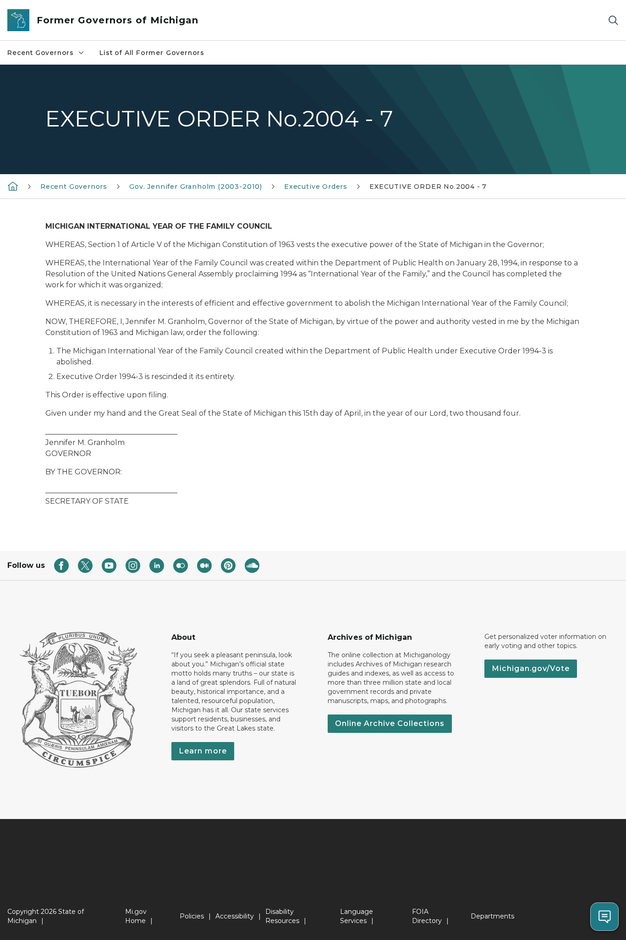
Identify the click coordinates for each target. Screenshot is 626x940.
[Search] (613, 20)
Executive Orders (315, 186)
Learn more (203, 751)
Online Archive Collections (390, 723)
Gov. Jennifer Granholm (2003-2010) (195, 186)
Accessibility (234, 916)
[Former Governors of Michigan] (12, 186)
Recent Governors (40, 53)
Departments (492, 916)
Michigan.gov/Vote (531, 668)
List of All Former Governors (151, 53)
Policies (192, 916)
